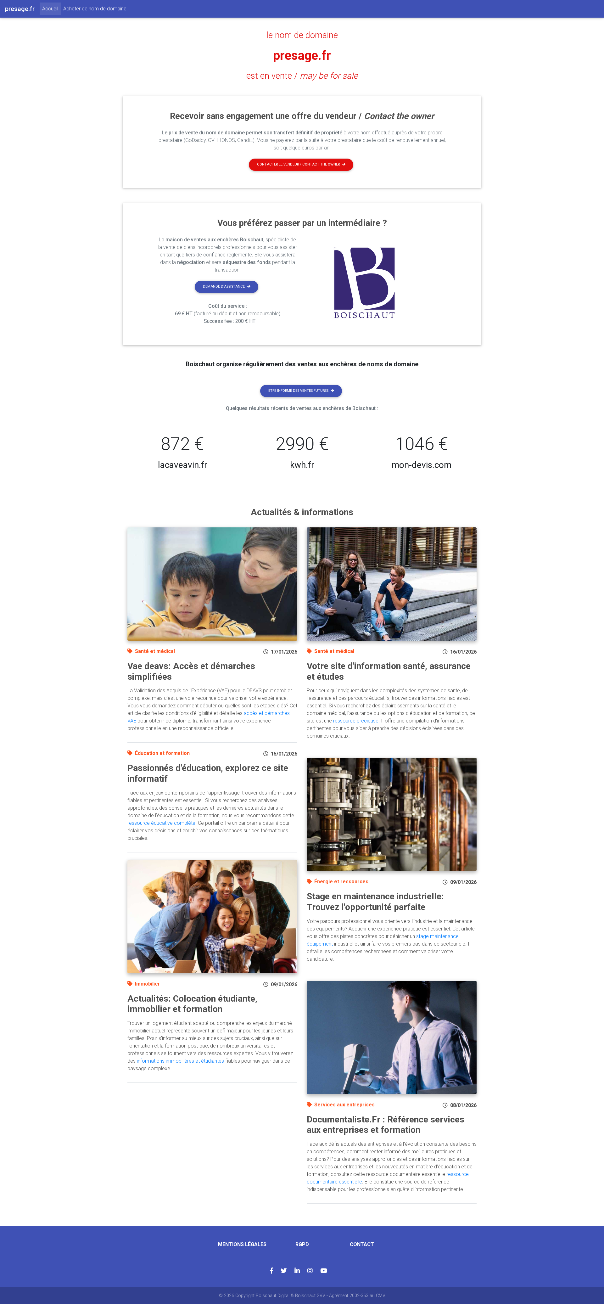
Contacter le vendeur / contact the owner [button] (298, 164)
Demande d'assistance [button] (224, 286)
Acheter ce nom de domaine (94, 9)
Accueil (51, 8)
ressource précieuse (355, 721)
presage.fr (302, 55)
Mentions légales (242, 1244)
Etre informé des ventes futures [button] (298, 391)
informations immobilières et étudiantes (180, 1061)
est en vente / (302, 76)
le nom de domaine (302, 35)
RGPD (302, 1244)
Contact (362, 1244)
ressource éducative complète (161, 823)
